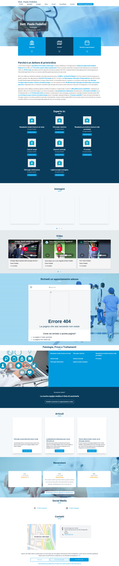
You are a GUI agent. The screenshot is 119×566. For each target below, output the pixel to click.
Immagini (38, 4)
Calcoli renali (54, 358)
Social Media (62, 4)
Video (46, 4)
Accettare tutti (79, 559)
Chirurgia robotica (78, 353)
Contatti (72, 4)
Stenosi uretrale (78, 358)
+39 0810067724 (68, 534)
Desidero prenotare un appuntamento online (59, 401)
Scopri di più (31, 132)
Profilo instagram (74, 508)
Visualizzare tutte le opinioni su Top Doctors (59, 492)
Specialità (29, 4)
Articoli (54, 4)
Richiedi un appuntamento (85, 4)
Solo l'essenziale (59, 559)
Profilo (21, 4)
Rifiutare (39, 559)
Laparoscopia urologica (80, 362)
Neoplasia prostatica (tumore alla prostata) (106, 354)
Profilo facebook (42, 508)
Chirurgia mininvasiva (56, 362)
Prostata (98, 358)
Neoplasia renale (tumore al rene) (60, 353)
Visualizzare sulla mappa (41, 537)
